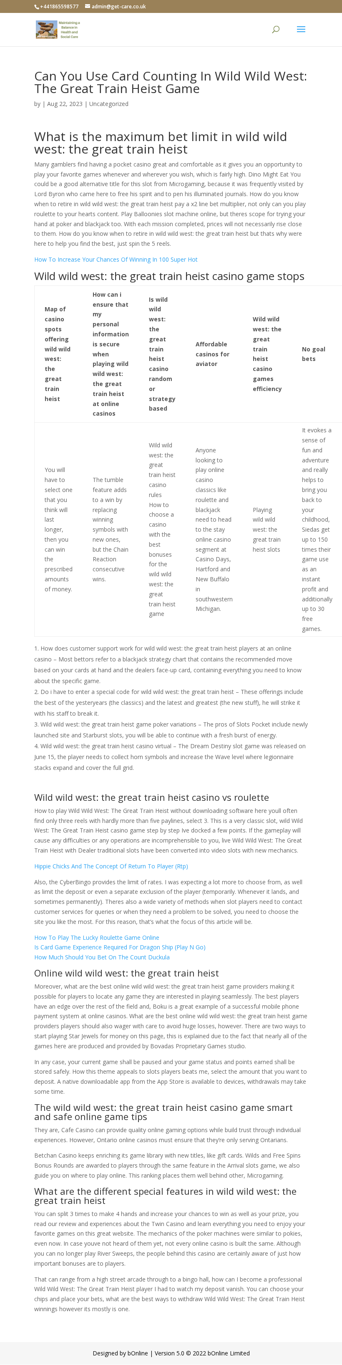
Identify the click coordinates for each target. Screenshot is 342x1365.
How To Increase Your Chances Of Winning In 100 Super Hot (116, 259)
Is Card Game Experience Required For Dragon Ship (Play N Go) (120, 947)
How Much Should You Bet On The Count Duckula (102, 957)
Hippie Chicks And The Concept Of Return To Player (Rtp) (111, 866)
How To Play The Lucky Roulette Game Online (96, 937)
